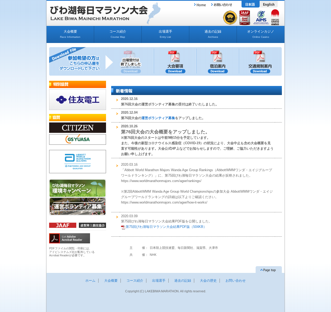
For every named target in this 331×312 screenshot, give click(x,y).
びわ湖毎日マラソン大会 (99, 13)
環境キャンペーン (77, 188)
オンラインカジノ (260, 34)
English (269, 4)
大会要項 (175, 61)
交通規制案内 (260, 61)
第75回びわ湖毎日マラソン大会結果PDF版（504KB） (166, 227)
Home (200, 4)
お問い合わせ (221, 4)
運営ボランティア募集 (77, 206)
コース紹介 (117, 34)
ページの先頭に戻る (268, 269)
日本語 (251, 4)
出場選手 (165, 34)
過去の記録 (213, 34)
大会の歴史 (208, 280)
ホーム (90, 280)
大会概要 (70, 34)
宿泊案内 (218, 61)
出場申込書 (132, 61)
